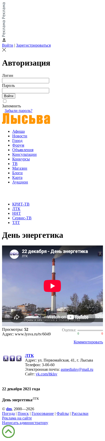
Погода (8, 413)
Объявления (22, 150)
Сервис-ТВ (22, 218)
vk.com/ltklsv (46, 374)
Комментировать (88, 342)
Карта (17, 177)
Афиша (18, 131)
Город (17, 140)
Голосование (43, 413)
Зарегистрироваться (33, 45)
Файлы (63, 413)
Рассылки (80, 413)
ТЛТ (16, 222)
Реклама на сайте (17, 418)
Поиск (23, 413)
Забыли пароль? (18, 110)
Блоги (17, 173)
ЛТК (16, 209)
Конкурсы (21, 159)
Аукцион (20, 182)
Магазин (19, 168)
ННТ (16, 213)
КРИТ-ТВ (21, 204)
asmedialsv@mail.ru (77, 369)
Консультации (24, 154)
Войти (7, 45)
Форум (18, 145)
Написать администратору (25, 423)
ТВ (15, 163)
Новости (19, 136)
